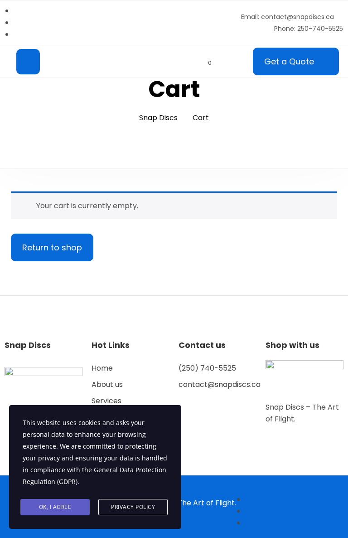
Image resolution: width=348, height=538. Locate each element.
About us (107, 384)
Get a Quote (289, 61)
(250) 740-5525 (207, 368)
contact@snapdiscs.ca (220, 384)
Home (102, 368)
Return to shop (52, 247)
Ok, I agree (55, 507)
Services (106, 401)
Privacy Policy (133, 507)
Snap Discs (286, 407)
